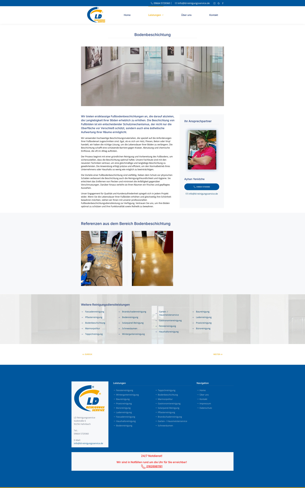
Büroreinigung (123, 407)
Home (127, 15)
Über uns (186, 15)
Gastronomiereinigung (169, 403)
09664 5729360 (162, 3)
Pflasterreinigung (166, 412)
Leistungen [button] (154, 15)
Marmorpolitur (165, 399)
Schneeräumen (165, 425)
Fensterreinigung (124, 390)
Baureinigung (123, 399)
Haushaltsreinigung (126, 421)
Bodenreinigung (124, 425)
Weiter (216, 354)
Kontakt (213, 15)
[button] (101, 258)
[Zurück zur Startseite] (96, 15)
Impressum (205, 403)
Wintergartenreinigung (127, 394)
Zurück (88, 354)
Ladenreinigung (124, 412)
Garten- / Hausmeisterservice (172, 421)
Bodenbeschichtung (168, 394)
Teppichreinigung (166, 390)
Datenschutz (206, 407)
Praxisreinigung (124, 403)
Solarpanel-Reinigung (168, 407)
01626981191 (154, 466)
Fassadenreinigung (125, 416)
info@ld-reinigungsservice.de (194, 3)
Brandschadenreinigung (170, 416)
